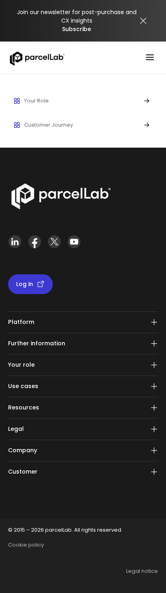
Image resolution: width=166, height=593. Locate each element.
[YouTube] (74, 245)
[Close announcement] (143, 21)
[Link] (60, 198)
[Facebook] (34, 245)
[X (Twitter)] (54, 245)
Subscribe (76, 29)
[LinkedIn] (14, 245)
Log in (24, 284)
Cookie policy (26, 545)
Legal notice (142, 571)
